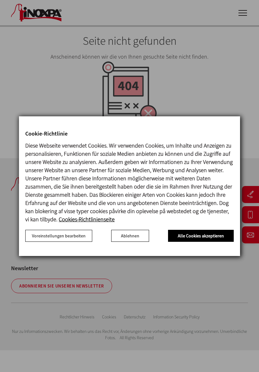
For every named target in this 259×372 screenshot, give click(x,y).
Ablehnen (130, 236)
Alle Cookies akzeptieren (201, 236)
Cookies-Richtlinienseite (87, 219)
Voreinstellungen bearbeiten (59, 236)
